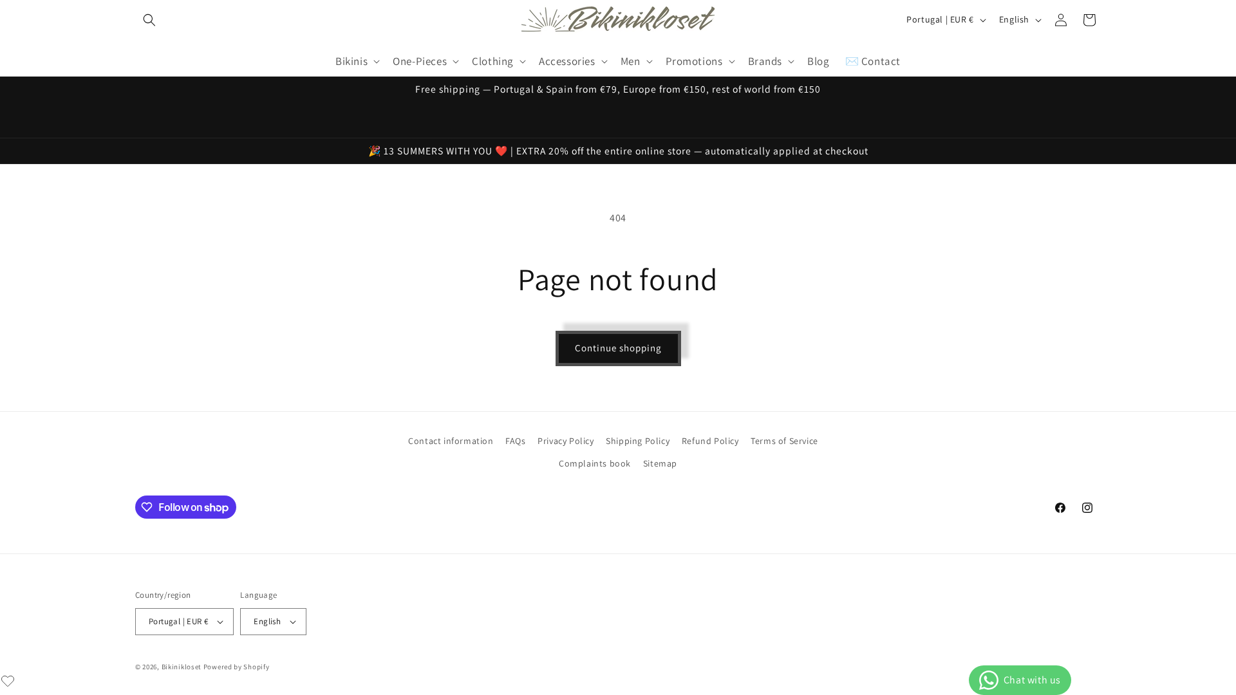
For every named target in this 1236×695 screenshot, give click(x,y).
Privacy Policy (566, 441)
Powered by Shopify (236, 666)
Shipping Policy (638, 441)
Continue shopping (618, 348)
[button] (149, 20)
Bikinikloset (181, 666)
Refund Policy (710, 441)
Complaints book (595, 463)
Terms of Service (784, 441)
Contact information (450, 441)
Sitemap (660, 463)
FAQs (515, 441)
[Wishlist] (7, 681)
